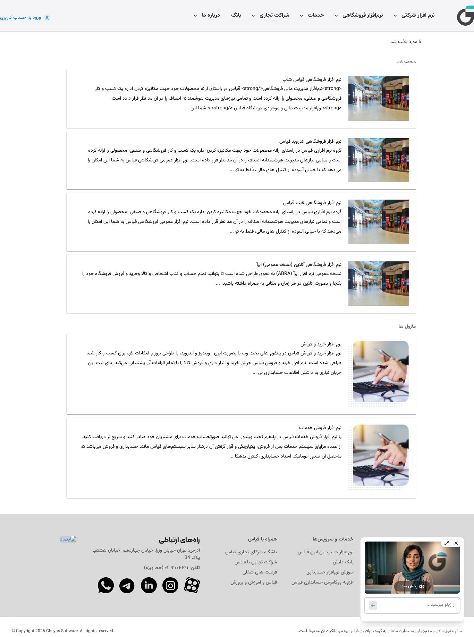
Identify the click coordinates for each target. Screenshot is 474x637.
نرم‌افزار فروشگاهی (362, 15)
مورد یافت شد (403, 42)
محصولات (406, 62)
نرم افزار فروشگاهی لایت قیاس (312, 203)
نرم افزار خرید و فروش (321, 344)
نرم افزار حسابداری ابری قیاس (326, 552)
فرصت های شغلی (260, 572)
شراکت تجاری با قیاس (256, 562)
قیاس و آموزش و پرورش (253, 582)
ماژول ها (407, 326)
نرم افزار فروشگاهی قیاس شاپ (311, 80)
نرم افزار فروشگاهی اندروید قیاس (310, 141)
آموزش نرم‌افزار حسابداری (330, 572)
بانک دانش (343, 562)
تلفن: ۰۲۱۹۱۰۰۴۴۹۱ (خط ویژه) (172, 568)
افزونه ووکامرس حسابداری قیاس (322, 582)
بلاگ (236, 15)
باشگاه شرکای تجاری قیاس (251, 552)
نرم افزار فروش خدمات (320, 428)
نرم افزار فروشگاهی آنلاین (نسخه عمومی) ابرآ (299, 265)
